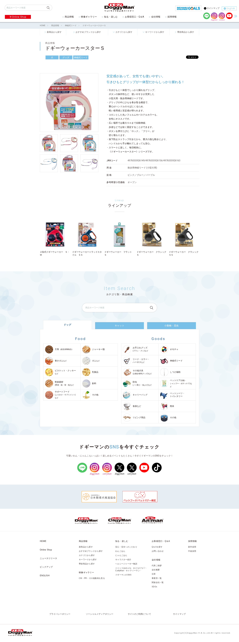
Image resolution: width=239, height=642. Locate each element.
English (231, 8)
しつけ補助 (175, 372)
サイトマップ (213, 8)
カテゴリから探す (123, 32)
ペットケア (181, 383)
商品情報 (69, 16)
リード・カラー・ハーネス (141, 360)
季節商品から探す (185, 32)
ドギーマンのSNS (123, 575)
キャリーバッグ (140, 395)
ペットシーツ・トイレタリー (177, 394)
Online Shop (19, 17)
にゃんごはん (121, 555)
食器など (137, 406)
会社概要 (156, 570)
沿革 (154, 574)
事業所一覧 (157, 578)
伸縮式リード (71, 25)
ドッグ (67, 324)
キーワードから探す (154, 32)
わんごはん (120, 551)
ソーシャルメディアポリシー (99, 614)
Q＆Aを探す (157, 547)
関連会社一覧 (158, 582)
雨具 (172, 406)
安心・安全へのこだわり (126, 547)
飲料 (94, 383)
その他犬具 (142, 372)
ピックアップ (46, 567)
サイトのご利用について (139, 614)
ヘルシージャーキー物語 (126, 564)
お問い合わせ (158, 551)
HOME (42, 25)
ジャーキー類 (98, 349)
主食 (64, 349)
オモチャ (174, 349)
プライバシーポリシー (59, 614)
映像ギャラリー (89, 16)
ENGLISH (44, 575)
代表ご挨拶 (157, 565)
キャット (119, 325)
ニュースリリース (48, 558)
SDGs (154, 587)
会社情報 (155, 16)
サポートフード (65, 394)
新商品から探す (54, 32)
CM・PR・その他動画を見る (92, 578)
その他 (95, 395)
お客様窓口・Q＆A (134, 16)
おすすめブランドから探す (88, 32)
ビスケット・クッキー (65, 372)
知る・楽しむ (111, 16)
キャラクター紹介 (123, 559)
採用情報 (172, 16)
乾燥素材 (64, 383)
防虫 (142, 383)
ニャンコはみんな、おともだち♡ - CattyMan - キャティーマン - (130, 569)
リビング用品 (139, 417)
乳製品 (95, 372)
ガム (96, 360)
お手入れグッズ (140, 349)
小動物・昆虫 (171, 325)
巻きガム (61, 360)
